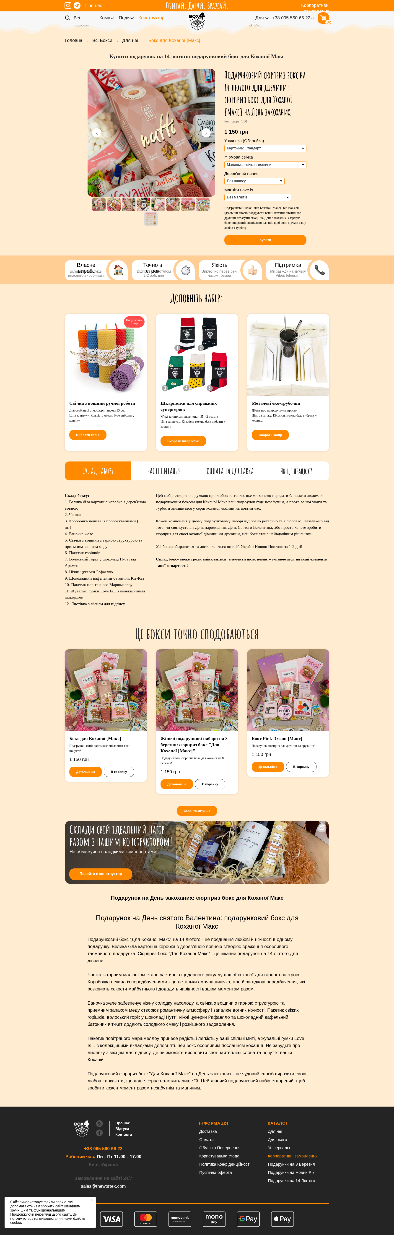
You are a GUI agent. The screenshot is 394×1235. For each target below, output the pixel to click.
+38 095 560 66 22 (291, 17)
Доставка (208, 1131)
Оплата (206, 1139)
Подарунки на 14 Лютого (291, 1180)
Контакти (123, 1134)
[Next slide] (206, 132)
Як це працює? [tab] (296, 471)
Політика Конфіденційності (224, 1164)
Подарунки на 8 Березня (291, 1164)
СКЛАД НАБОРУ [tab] (98, 471)
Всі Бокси (102, 40)
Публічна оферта (215, 1172)
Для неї (130, 40)
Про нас (93, 5)
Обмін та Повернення (220, 1148)
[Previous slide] (96, 132)
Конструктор (151, 17)
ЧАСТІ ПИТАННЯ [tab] (164, 471)
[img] (68, 5)
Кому (104, 17)
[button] (265, 240)
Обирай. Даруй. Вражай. (197, 5)
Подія (125, 17)
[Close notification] (92, 1200)
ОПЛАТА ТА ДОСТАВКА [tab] (230, 471)
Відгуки (122, 1129)
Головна (73, 40)
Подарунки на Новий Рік (291, 1172)
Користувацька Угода (219, 1156)
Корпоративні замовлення (293, 1156)
